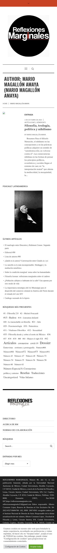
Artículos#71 (30, 122)
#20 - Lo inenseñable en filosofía (16, 321)
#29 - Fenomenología (12, 326)
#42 (46, 338)
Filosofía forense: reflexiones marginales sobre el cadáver (27, 276)
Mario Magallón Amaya (36, 134)
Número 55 (19, 360)
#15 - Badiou (9, 317)
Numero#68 (41, 347)
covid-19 (34, 343)
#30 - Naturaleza (31, 326)
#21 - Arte (36, 321)
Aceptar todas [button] (36, 547)
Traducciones (38, 373)
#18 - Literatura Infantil (28, 317)
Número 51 (42, 355)
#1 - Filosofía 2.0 (10, 313)
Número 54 (8, 360)
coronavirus (23, 343)
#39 (14, 338)
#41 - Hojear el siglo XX (33, 338)
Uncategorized (10, 377)
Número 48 (30, 355)
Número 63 (19, 364)
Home (5, 103)
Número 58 (41, 360)
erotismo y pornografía (24, 347)
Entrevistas (8, 347)
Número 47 (19, 355)
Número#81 (45, 351)
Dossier (45, 343)
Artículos (9, 343)
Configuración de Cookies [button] (15, 547)
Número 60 (8, 364)
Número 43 (8, 355)
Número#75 (33, 351)
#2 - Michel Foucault (29, 313)
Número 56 (30, 360)
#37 (4, 338)
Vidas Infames (26, 377)
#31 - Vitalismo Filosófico (14, 330)
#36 (48, 334)
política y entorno (11, 373)
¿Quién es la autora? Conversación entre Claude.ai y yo (26, 261)
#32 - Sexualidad (35, 330)
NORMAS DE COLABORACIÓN (17, 430)
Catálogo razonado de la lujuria (17, 298)
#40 (19, 338)
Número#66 (8, 351)
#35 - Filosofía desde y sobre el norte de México (24, 334)
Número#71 (41, 122)
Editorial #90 (10, 252)
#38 (9, 338)
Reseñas (25, 373)
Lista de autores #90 (13, 257)
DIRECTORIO (9, 419)
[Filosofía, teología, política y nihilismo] (11, 120)
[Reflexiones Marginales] (28, 36)
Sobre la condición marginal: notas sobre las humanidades (27, 272)
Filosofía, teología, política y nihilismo (37, 127)
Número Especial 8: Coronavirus (19, 368)
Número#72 (20, 351)
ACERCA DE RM (10, 424)
